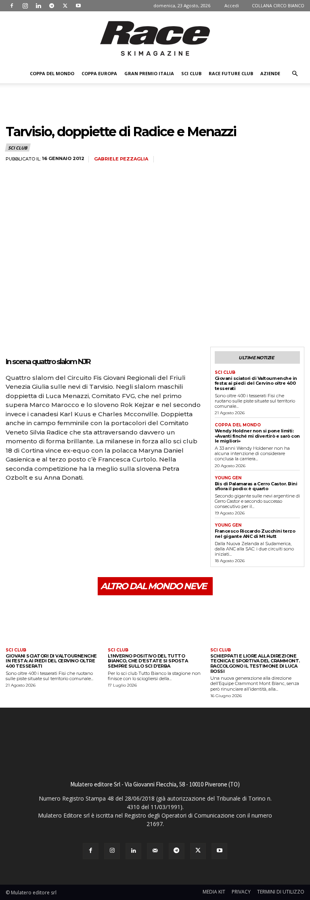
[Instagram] (25, 5)
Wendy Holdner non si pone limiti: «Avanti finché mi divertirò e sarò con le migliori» (257, 436)
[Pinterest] (51, 500)
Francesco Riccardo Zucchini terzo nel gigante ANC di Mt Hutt (255, 533)
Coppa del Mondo (52, 73)
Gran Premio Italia (149, 73)
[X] (65, 5)
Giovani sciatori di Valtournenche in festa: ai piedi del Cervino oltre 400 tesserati (256, 383)
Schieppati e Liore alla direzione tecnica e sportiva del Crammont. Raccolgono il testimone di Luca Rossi (255, 663)
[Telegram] (52, 5)
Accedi (231, 5)
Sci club (191, 73)
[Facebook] (12, 5)
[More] (88, 500)
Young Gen (228, 478)
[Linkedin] (38, 5)
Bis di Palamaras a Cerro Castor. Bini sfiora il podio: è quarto (256, 486)
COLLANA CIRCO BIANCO (278, 5)
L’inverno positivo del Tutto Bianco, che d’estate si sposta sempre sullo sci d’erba (148, 661)
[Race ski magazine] (155, 38)
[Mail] (155, 851)
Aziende (270, 73)
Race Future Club (231, 73)
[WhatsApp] (69, 500)
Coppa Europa (99, 73)
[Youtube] (78, 5)
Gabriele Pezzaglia (121, 159)
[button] (294, 74)
